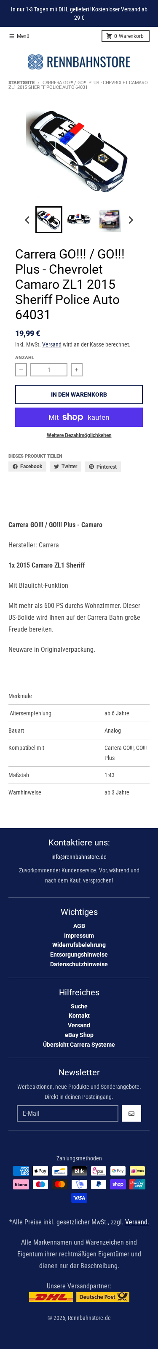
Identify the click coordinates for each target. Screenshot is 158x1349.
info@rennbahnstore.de (79, 856)
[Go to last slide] (28, 219)
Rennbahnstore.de (89, 1317)
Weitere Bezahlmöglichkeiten (79, 435)
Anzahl (24, 357)
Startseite (21, 82)
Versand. (137, 1222)
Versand (52, 344)
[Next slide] (131, 219)
